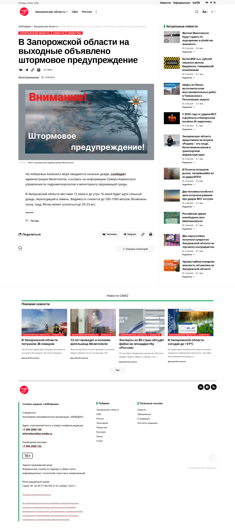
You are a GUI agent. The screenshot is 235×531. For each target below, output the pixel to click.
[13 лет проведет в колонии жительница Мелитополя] (93, 322)
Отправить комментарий (137, 249)
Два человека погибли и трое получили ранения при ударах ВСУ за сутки (197, 195)
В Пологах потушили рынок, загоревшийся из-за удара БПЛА (198, 173)
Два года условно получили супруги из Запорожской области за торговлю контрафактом (198, 241)
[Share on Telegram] (26, 69)
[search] (196, 11)
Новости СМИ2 (117, 296)
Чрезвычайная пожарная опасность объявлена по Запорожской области (198, 265)
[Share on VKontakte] (20, 69)
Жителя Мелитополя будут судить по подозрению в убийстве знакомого (197, 38)
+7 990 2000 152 (32, 446)
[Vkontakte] (207, 2)
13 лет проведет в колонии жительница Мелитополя (90, 342)
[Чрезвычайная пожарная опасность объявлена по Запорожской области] (172, 266)
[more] (96, 11)
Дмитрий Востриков (30, 358)
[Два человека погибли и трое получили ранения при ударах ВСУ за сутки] (172, 196)
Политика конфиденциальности (36, 494)
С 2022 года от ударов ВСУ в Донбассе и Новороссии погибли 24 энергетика (199, 117)
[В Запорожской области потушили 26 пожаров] (44, 322)
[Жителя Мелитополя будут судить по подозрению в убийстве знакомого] (172, 37)
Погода (35, 220)
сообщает (118, 174)
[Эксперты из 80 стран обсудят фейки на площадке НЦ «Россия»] (142, 322)
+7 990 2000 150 (32, 429)
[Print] (38, 69)
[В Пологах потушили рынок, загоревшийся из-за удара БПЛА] (172, 174)
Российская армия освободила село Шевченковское (194, 217)
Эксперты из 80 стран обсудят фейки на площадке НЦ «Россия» (141, 344)
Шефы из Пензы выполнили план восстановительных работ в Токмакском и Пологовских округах (199, 92)
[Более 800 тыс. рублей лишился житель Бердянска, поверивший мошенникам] (172, 63)
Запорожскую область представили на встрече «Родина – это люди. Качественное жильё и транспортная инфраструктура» (197, 145)
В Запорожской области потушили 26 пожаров (40, 342)
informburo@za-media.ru (37, 433)
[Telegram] (211, 2)
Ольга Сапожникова (28, 77)
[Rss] (215, 2)
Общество (74, 33)
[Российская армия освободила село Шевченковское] (172, 218)
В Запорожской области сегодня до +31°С (186, 342)
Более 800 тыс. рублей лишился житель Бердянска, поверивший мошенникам (198, 64)
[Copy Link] (32, 69)
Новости (165, 2)
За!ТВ (196, 2)
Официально (181, 2)
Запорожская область (35, 33)
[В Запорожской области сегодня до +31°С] (190, 322)
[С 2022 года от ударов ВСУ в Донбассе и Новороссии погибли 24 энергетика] (172, 118)
